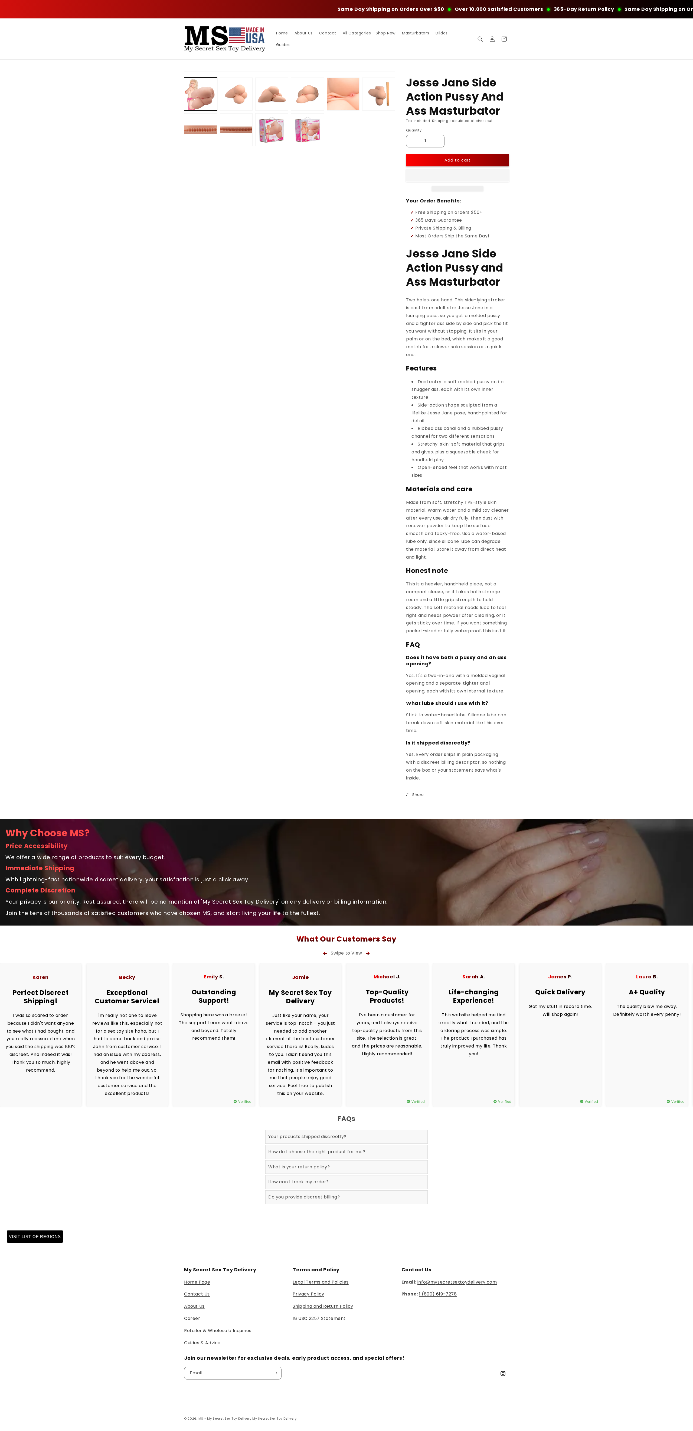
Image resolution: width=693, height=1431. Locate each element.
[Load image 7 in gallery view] (200, 129)
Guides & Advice (202, 1343)
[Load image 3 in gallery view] (271, 94)
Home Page (197, 1282)
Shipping (440, 120)
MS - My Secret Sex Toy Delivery (224, 1418)
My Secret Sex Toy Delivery (274, 1418)
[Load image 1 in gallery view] (200, 94)
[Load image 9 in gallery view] (271, 129)
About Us (194, 1306)
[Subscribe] (275, 1373)
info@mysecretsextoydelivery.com (457, 1282)
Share (418, 794)
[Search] (480, 39)
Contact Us (197, 1294)
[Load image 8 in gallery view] (236, 129)
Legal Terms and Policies (320, 1282)
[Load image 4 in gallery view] (307, 94)
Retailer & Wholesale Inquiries (217, 1330)
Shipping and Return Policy (323, 1306)
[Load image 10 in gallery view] (307, 129)
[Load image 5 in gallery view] (343, 94)
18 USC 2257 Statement (319, 1318)
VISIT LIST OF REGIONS (35, 1236)
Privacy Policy (308, 1294)
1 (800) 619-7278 (438, 1294)
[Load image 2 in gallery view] (236, 94)
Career (192, 1318)
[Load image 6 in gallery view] (378, 94)
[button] (457, 175)
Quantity (413, 130)
